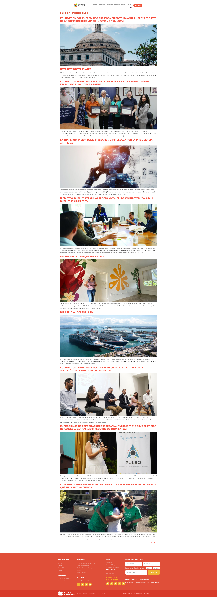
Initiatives (102, 4)
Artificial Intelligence (64, 578)
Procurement (127, 593)
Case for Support (63, 580)
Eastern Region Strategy (85, 568)
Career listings (111, 565)
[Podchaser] (90, 584)
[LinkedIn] (115, 583)
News (123, 4)
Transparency (138, 593)
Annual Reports (63, 568)
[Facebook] (107, 583)
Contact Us (110, 573)
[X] (123, 583)
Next (154, 543)
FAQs (60, 570)
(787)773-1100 (111, 575)
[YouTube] (78, 584)
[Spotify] (82, 584)
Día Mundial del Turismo (76, 312)
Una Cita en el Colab (83, 580)
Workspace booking (113, 567)
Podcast (117, 4)
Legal (147, 593)
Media (60, 565)
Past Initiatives (81, 572)
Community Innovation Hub (86, 563)
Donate (138, 5)
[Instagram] (111, 583)
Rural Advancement (83, 565)
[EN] (131, 7)
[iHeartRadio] (86, 584)
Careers (129, 4)
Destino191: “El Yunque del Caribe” (82, 256)
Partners (109, 562)
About (95, 4)
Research (110, 4)
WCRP (79, 570)
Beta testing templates (75, 69)
